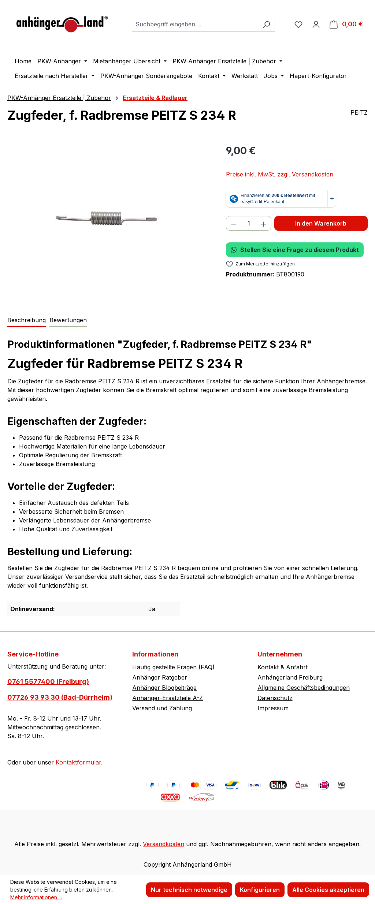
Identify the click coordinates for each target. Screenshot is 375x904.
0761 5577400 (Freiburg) (48, 681)
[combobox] (195, 24)
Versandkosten (163, 844)
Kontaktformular (78, 762)
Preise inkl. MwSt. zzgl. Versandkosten (279, 174)
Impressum (273, 708)
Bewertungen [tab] (68, 320)
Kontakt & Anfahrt (282, 667)
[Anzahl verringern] (233, 223)
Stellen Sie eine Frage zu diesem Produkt (299, 249)
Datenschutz (275, 698)
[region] (109, 222)
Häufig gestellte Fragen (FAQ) (173, 667)
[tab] (26, 320)
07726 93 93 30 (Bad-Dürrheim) (59, 697)
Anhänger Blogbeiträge (164, 687)
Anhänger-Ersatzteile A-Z (167, 698)
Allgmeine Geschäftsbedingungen (303, 687)
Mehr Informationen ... (36, 897)
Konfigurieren (260, 889)
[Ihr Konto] (316, 24)
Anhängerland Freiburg (290, 677)
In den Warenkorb (320, 223)
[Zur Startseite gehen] (62, 22)
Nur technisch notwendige (189, 889)
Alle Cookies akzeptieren (328, 889)
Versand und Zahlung (162, 708)
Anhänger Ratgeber (159, 677)
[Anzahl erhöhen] (263, 223)
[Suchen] (266, 24)
